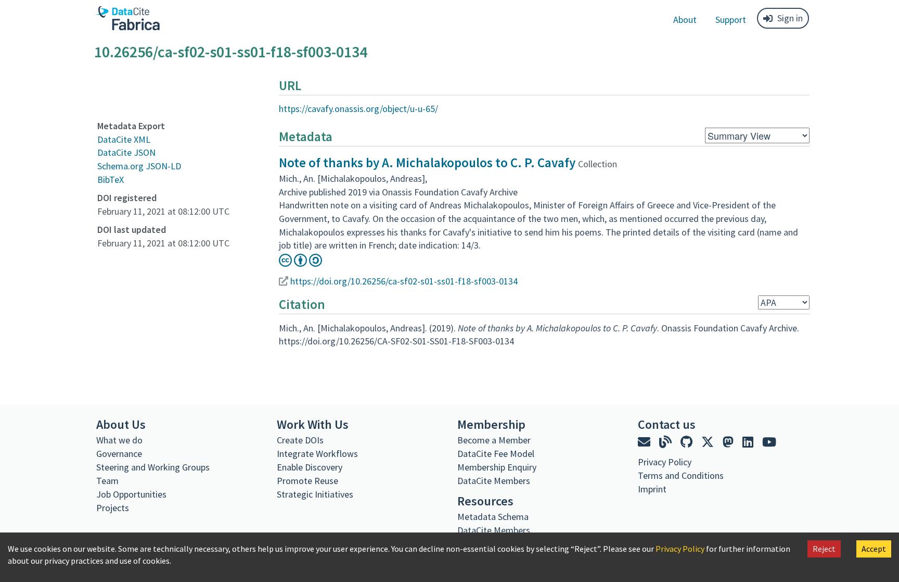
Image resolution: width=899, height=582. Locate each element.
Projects (112, 508)
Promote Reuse (307, 481)
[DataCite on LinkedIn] (749, 442)
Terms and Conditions (681, 475)
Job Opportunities (131, 494)
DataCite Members (493, 481)
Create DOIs (300, 440)
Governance (119, 454)
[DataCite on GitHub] (687, 442)
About (685, 20)
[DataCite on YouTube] (769, 442)
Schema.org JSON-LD (139, 166)
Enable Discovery (309, 467)
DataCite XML (123, 139)
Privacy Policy (680, 548)
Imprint (652, 489)
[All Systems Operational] (642, 508)
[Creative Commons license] (300, 263)
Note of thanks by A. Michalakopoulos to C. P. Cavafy (427, 162)
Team (107, 481)
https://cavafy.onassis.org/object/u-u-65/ (358, 109)
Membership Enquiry (496, 467)
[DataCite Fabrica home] (127, 18)
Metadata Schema (493, 517)
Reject (824, 548)
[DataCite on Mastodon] (729, 442)
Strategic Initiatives (315, 494)
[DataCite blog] (666, 442)
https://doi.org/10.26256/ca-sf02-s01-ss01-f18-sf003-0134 (404, 281)
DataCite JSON (126, 152)
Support (730, 20)
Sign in (790, 18)
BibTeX (110, 179)
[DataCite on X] (708, 442)
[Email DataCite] (645, 442)
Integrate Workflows (317, 454)
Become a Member (494, 440)
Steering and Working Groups (153, 467)
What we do (119, 440)
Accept (874, 548)
